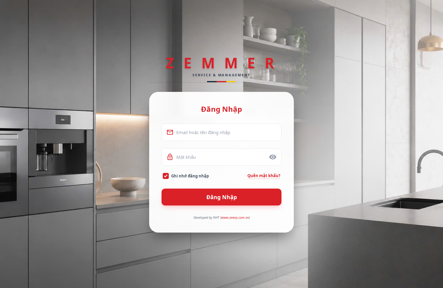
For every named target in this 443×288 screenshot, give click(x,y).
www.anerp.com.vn (235, 217)
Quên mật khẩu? (263, 175)
